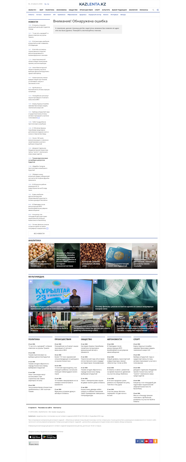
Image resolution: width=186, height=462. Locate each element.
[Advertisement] (141, 51)
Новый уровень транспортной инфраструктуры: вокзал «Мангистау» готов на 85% (118, 361)
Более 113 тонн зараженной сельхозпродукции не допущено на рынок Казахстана (67, 359)
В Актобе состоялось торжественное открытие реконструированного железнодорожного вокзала (37, 52)
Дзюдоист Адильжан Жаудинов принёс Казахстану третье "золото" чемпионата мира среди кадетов (38, 151)
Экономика (61, 10)
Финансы (144, 10)
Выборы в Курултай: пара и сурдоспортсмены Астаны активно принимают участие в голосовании (39, 115)
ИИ (54, 15)
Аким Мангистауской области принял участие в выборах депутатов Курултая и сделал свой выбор (38, 70)
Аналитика (34, 240)
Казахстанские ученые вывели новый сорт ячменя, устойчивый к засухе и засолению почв (37, 80)
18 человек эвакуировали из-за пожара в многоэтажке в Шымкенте (66, 382)
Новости (33, 21)
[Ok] (155, 441)
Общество (73, 10)
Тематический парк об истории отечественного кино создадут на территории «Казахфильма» (92, 361)
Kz (48, 4)
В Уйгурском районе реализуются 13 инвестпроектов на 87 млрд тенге (37, 187)
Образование (72, 15)
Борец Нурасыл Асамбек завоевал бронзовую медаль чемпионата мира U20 (38, 106)
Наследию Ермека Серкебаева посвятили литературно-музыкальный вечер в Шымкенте (92, 349)
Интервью (114, 15)
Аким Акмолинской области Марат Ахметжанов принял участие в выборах (37, 61)
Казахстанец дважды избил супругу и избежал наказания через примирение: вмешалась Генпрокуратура (93, 392)
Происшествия (86, 10)
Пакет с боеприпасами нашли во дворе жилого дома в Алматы (93, 381)
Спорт (97, 10)
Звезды (123, 15)
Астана (39, 15)
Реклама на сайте (45, 408)
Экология (133, 10)
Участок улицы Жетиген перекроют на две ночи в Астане (116, 393)
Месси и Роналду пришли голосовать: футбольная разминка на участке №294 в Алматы (144, 398)
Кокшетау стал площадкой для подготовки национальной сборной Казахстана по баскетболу (37, 217)
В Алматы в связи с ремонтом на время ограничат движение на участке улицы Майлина (118, 372)
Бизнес (105, 15)
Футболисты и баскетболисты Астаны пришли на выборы (39, 89)
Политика (49, 10)
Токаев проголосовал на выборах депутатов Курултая (38, 160)
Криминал (61, 15)
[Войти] (157, 10)
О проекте (32, 408)
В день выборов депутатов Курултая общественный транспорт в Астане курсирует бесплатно (37, 197)
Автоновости (114, 339)
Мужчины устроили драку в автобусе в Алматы (65, 392)
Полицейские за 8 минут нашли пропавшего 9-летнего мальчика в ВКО (38, 98)
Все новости (39, 233)
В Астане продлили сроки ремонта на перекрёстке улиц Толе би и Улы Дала (118, 382)
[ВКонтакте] (142, 441)
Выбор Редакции (119, 10)
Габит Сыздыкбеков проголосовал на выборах (37, 123)
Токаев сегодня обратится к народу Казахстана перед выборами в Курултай (38, 366)
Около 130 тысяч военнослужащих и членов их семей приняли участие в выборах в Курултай (38, 141)
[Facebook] (138, 441)
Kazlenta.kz (32, 416)
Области (32, 10)
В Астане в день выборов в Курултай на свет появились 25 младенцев (38, 43)
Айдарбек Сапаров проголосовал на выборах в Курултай (37, 168)
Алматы (31, 15)
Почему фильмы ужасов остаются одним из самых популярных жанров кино (38, 226)
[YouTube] (146, 441)
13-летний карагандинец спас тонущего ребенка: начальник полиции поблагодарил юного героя (66, 371)
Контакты (57, 408)
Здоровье (82, 15)
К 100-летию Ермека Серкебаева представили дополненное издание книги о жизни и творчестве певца (38, 131)
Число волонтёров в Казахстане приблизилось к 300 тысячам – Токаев (40, 389)
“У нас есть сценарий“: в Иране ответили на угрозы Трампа (38, 35)
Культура (106, 10)
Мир (41, 10)
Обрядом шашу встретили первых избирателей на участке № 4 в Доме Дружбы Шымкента (39, 177)
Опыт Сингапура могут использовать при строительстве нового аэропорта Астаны (36, 377)
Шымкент (47, 15)
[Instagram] (151, 441)
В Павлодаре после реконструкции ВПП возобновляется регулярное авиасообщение (37, 207)
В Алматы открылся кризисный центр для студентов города (39, 27)
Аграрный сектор (95, 15)
